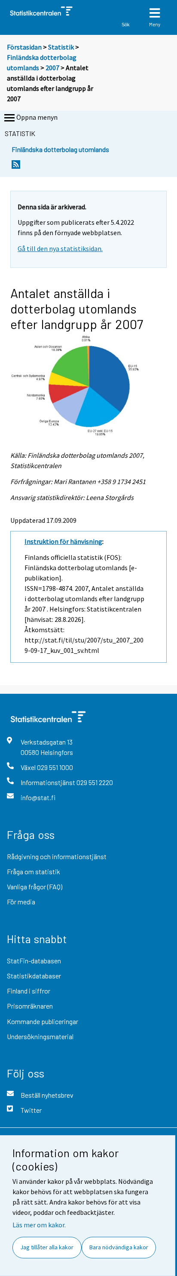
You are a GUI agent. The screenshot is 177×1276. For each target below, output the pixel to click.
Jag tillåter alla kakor (46, 1247)
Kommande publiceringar (42, 1021)
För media (21, 901)
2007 (52, 67)
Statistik (61, 47)
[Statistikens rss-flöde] (16, 167)
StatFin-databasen (34, 960)
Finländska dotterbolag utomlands (60, 149)
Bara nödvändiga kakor (118, 1247)
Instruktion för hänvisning (63, 541)
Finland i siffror (28, 991)
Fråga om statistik (33, 871)
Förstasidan (24, 47)
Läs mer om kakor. (39, 1224)
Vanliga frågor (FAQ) (34, 886)
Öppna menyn (37, 117)
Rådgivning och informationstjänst (57, 856)
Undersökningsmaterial (40, 1036)
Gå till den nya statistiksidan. (60, 248)
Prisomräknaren (30, 1006)
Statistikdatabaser (34, 976)
